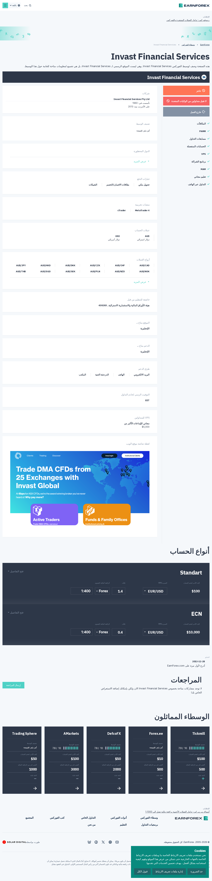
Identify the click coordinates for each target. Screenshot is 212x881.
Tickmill (198, 733)
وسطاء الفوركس (149, 817)
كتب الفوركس (57, 817)
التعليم (123, 824)
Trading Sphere (24, 733)
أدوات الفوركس (119, 817)
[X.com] (103, 842)
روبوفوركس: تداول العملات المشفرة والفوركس (188, 20)
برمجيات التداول (149, 824)
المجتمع (30, 817)
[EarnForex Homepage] (194, 5)
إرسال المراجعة (13, 685)
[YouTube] (117, 842)
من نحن (92, 824)
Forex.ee (156, 733)
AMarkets (71, 733)
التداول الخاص (88, 817)
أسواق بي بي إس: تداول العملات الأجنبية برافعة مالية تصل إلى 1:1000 (177, 811)
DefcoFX (114, 733)
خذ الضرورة (197, 871)
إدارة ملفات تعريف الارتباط (169, 871)
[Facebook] (96, 842)
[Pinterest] (110, 842)
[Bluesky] (89, 842)
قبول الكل (142, 871)
